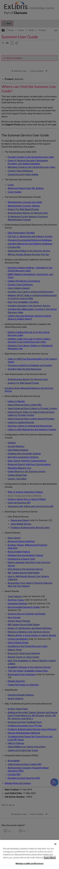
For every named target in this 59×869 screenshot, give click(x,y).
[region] (29, 854)
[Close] (55, 844)
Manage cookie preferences (29, 863)
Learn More (49, 857)
